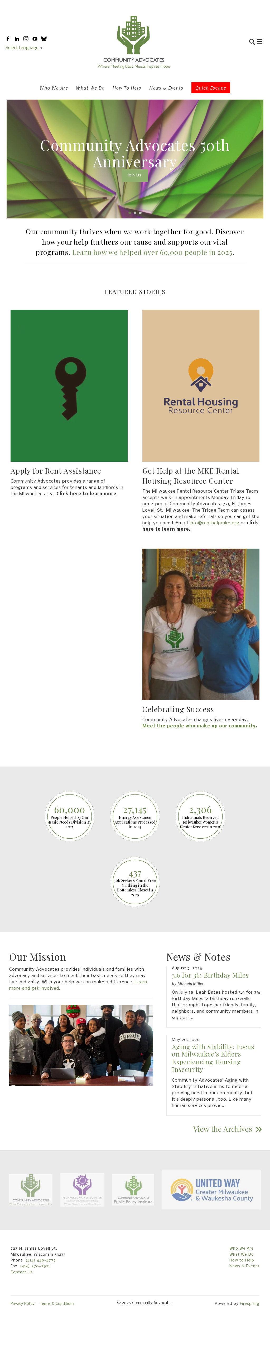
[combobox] (227, 42)
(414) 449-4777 (41, 1260)
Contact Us (22, 1272)
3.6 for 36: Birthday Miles (210, 975)
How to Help (241, 1260)
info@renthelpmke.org (214, 523)
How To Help (127, 88)
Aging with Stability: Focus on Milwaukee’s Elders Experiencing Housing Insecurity (213, 1057)
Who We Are (54, 88)
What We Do (90, 88)
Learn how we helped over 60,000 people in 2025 (152, 252)
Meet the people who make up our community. (200, 726)
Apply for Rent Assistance (56, 470)
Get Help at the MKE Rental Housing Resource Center (190, 475)
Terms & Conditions (57, 1304)
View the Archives (223, 1129)
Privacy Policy (23, 1304)
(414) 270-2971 (35, 1266)
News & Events (166, 88)
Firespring (249, 1304)
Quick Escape (210, 88)
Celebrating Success (178, 709)
